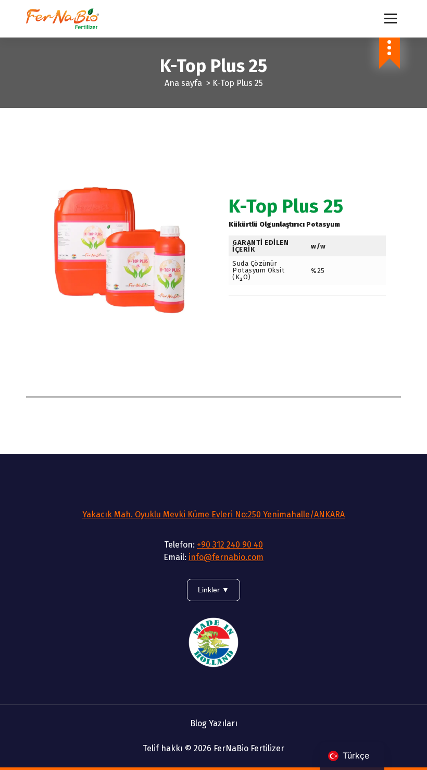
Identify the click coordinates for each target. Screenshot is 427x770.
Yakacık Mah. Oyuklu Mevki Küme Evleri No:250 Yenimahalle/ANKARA (213, 514)
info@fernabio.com (226, 557)
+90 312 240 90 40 (230, 545)
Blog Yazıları (213, 723)
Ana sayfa (183, 83)
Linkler (210, 590)
